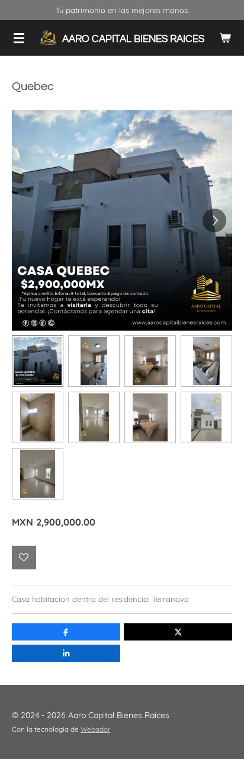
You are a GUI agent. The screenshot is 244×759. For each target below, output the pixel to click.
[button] (37, 361)
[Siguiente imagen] (214, 220)
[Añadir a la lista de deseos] (24, 558)
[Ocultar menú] (19, 38)
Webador (95, 729)
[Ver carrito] (225, 38)
